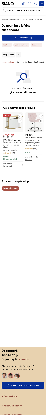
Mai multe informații (7, 165)
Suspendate (8, 55)
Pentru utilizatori (13, 405)
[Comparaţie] (20, 121)
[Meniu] (41, 3)
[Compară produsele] (23, 3)
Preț (5, 45)
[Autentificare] (35, 3)
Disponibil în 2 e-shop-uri (32, 158)
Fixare (34, 45)
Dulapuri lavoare (10, 188)
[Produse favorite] (29, 3)
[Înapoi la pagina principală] (8, 4)
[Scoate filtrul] (18, 54)
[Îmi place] (20, 116)
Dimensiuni (19, 45)
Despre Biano (11, 396)
